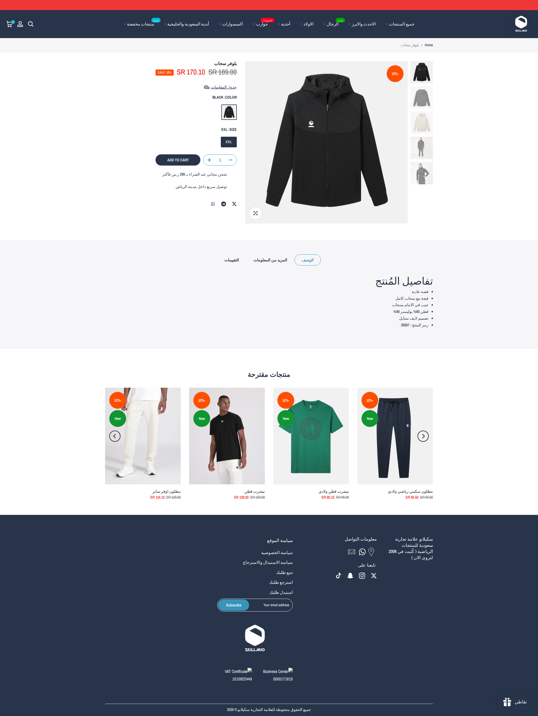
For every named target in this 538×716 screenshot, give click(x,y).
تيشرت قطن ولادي (334, 491)
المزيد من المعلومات (270, 259)
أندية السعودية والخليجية (188, 24)
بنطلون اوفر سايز (166, 491)
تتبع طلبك (284, 572)
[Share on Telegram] (223, 203)
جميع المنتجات (401, 24)
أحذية (285, 24)
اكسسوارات (232, 24)
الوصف (308, 259)
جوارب (264, 23)
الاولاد (308, 24)
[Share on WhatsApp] (212, 203)
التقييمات (231, 259)
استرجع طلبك (281, 582)
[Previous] (423, 436)
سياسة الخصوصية (277, 552)
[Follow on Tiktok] (338, 576)
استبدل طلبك (281, 592)
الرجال (335, 23)
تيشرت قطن (254, 491)
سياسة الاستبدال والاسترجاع (268, 562)
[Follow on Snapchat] (350, 576)
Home (429, 45)
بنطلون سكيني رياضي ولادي (410, 491)
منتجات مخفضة (143, 23)
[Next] (114, 436)
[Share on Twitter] (234, 203)
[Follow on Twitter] (374, 576)
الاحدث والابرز (364, 24)
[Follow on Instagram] (362, 576)
